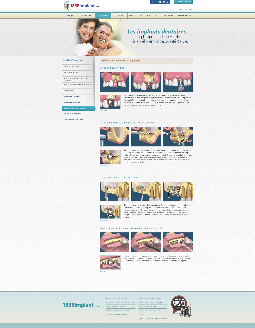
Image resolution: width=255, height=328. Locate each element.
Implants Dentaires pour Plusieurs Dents (151, 302)
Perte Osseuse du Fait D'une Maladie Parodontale (76, 79)
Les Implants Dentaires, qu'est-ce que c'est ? (120, 302)
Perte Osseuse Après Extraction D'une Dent (78, 84)
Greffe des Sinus (69, 90)
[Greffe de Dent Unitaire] (110, 102)
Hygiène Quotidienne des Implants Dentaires (152, 318)
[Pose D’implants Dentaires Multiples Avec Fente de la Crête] (110, 262)
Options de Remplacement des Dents (118, 310)
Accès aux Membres (183, 2)
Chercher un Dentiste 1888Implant (117, 298)
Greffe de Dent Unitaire (71, 96)
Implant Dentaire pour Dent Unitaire (149, 298)
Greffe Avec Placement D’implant (74, 108)
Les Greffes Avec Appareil (72, 113)
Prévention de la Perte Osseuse (74, 119)
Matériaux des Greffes (71, 72)
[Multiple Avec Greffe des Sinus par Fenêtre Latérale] (110, 157)
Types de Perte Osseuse (72, 66)
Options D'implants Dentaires (115, 306)
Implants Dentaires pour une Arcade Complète (149, 312)
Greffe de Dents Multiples (72, 102)
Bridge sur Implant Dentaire (147, 306)
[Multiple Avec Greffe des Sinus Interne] (110, 212)
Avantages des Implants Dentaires (117, 315)
